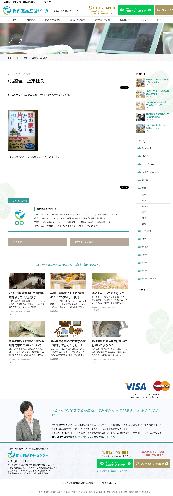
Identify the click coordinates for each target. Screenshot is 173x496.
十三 (125, 492)
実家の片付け (146, 231)
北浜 (102, 492)
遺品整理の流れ (52, 20)
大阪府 (11, 311)
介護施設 (145, 180)
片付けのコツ (146, 239)
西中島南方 (146, 492)
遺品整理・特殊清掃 (107, 307)
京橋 (120, 492)
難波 (80, 492)
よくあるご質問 (77, 20)
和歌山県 (145, 206)
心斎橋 (107, 492)
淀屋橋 (114, 492)
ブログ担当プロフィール (150, 172)
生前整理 (19, 311)
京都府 (144, 195)
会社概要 (124, 471)
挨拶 (159, 20)
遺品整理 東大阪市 (83, 242)
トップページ (13, 58)
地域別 (144, 188)
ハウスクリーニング (149, 164)
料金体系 (31, 20)
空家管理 (145, 263)
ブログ (143, 20)
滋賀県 (144, 224)
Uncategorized (146, 148)
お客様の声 (125, 20)
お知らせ (26, 73)
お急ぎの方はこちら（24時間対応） (154, 454)
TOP (15, 20)
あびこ (96, 492)
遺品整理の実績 (102, 20)
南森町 (131, 492)
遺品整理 (27, 311)
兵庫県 (144, 201)
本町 (90, 492)
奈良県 (144, 218)
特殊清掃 (95, 359)
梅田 (85, 492)
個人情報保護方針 (107, 471)
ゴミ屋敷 (17, 242)
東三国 (137, 492)
